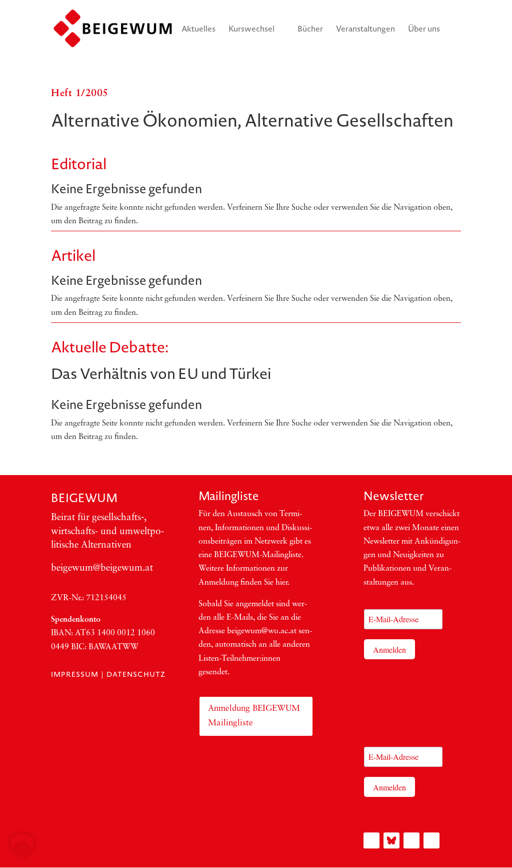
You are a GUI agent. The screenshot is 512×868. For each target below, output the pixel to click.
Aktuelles (199, 29)
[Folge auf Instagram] (372, 840)
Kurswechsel (251, 29)
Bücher (310, 29)
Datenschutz (136, 674)
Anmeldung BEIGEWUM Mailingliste (254, 715)
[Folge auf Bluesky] (392, 840)
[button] (22, 846)
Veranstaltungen (365, 29)
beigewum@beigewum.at (102, 568)
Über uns (424, 29)
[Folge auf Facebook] (412, 840)
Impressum (74, 674)
